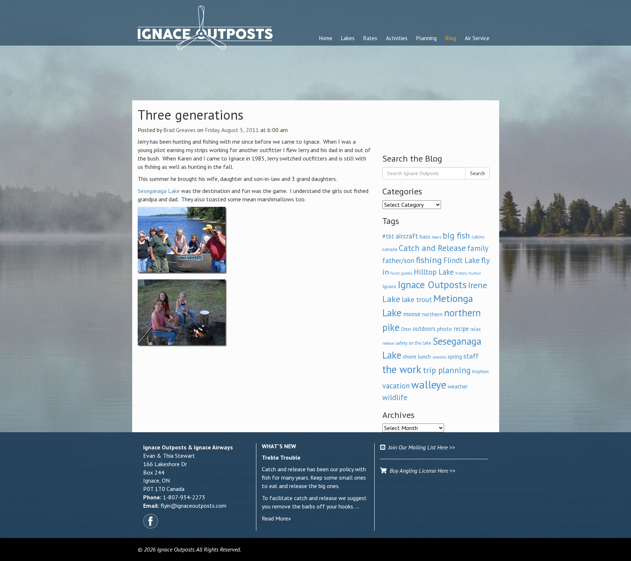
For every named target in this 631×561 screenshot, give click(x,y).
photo (444, 328)
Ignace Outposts (432, 284)
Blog (450, 38)
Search (477, 173)
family (478, 248)
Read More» (276, 518)
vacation (396, 386)
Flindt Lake (461, 260)
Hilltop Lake (434, 272)
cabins (477, 237)
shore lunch (417, 356)
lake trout (417, 299)
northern (432, 314)
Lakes (348, 38)
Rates (370, 38)
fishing (429, 260)
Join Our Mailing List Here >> (420, 447)
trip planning (447, 370)
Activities (397, 38)
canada (389, 249)
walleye (428, 384)
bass (425, 236)
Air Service (477, 38)
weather (458, 386)
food (394, 273)
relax (475, 329)
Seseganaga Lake (159, 190)
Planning (426, 38)
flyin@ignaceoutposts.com (193, 505)
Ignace (389, 286)
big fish (456, 235)
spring (455, 356)
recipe (461, 329)
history (461, 273)
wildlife (395, 397)
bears (436, 237)
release (388, 343)
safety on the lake (413, 343)
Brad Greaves (179, 130)
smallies (439, 357)
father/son (398, 260)
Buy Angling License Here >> (421, 470)
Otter (406, 329)
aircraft (406, 235)
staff (471, 356)
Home (325, 38)
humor (475, 273)
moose (412, 314)
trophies (480, 371)
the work (401, 369)
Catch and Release (432, 247)
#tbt (388, 236)
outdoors (424, 329)
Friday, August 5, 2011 (232, 130)
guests (406, 273)
